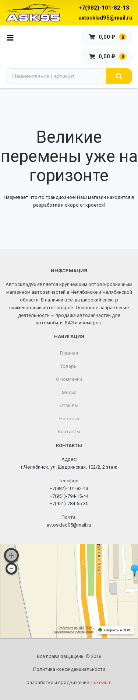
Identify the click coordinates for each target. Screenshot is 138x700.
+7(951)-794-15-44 (69, 496)
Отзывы (69, 405)
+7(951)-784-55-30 (69, 503)
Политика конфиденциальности (69, 669)
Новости (69, 418)
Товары (69, 366)
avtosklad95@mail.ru (105, 17)
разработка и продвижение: (69, 682)
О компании (69, 379)
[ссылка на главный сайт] (33, 12)
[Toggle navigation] (12, 37)
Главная (69, 353)
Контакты (69, 431)
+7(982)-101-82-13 (104, 7)
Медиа (69, 392)
